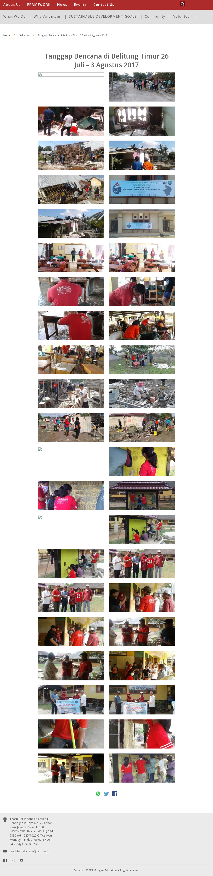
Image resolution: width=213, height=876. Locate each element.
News (62, 4)
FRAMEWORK (39, 4)
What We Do (14, 16)
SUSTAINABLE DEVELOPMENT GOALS (103, 16)
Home (7, 35)
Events (80, 4)
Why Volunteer (47, 16)
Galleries (24, 35)
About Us (12, 4)
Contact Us (103, 4)
